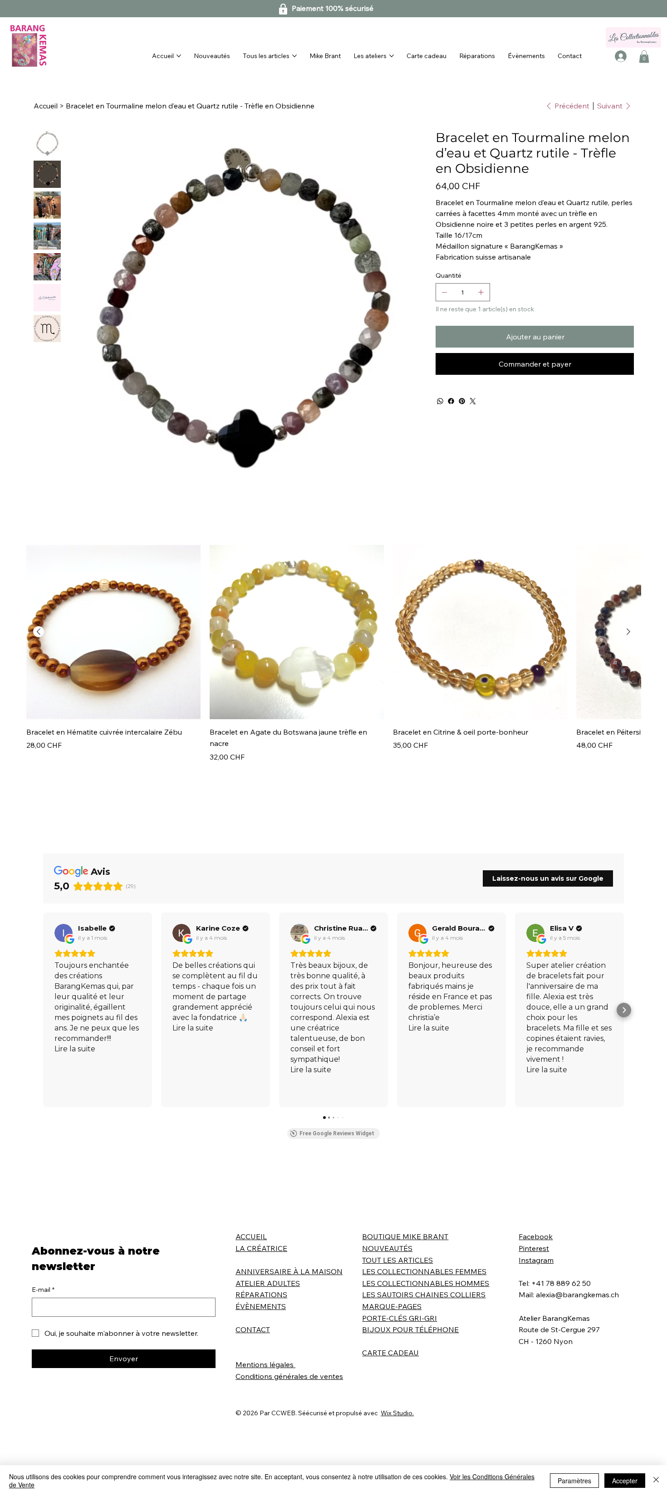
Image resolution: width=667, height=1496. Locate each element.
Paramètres (574, 1480)
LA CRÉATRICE (261, 1248)
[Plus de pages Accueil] (179, 56)
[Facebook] (451, 401)
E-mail (43, 1289)
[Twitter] (472, 401)
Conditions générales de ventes (289, 1376)
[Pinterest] (461, 401)
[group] (333, 653)
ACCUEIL (251, 1236)
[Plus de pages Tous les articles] (294, 56)
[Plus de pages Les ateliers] (391, 56)
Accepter (625, 1480)
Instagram (536, 1260)
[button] (644, 56)
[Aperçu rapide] (113, 632)
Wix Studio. (397, 1413)
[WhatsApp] (440, 401)
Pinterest (534, 1248)
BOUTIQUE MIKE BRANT (405, 1236)
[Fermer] (656, 1480)
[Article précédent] (38, 631)
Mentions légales (265, 1364)
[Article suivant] (628, 631)
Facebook (536, 1236)
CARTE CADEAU (390, 1352)
